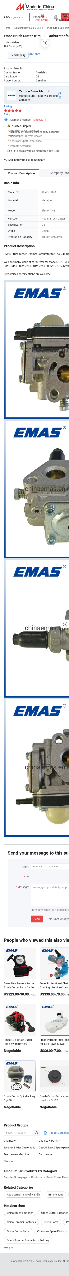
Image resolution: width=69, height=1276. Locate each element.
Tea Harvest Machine (16, 1154)
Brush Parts (51, 1222)
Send (37, 919)
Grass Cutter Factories (54, 1213)
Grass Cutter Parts (18, 1231)
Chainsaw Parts (48, 1140)
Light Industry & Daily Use (27, 27)
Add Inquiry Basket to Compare (26, 160)
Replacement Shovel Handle (23, 1194)
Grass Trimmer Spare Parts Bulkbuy (28, 1240)
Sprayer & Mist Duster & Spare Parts (25, 1147)
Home (7, 27)
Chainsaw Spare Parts (50, 1231)
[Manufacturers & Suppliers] (34, 6)
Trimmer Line (55, 1194)
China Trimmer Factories (21, 1222)
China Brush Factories (20, 1213)
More (7, 1247)
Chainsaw (10, 1140)
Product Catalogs (58, 1132)
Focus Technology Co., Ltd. (48, 1260)
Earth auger (46, 1154)
